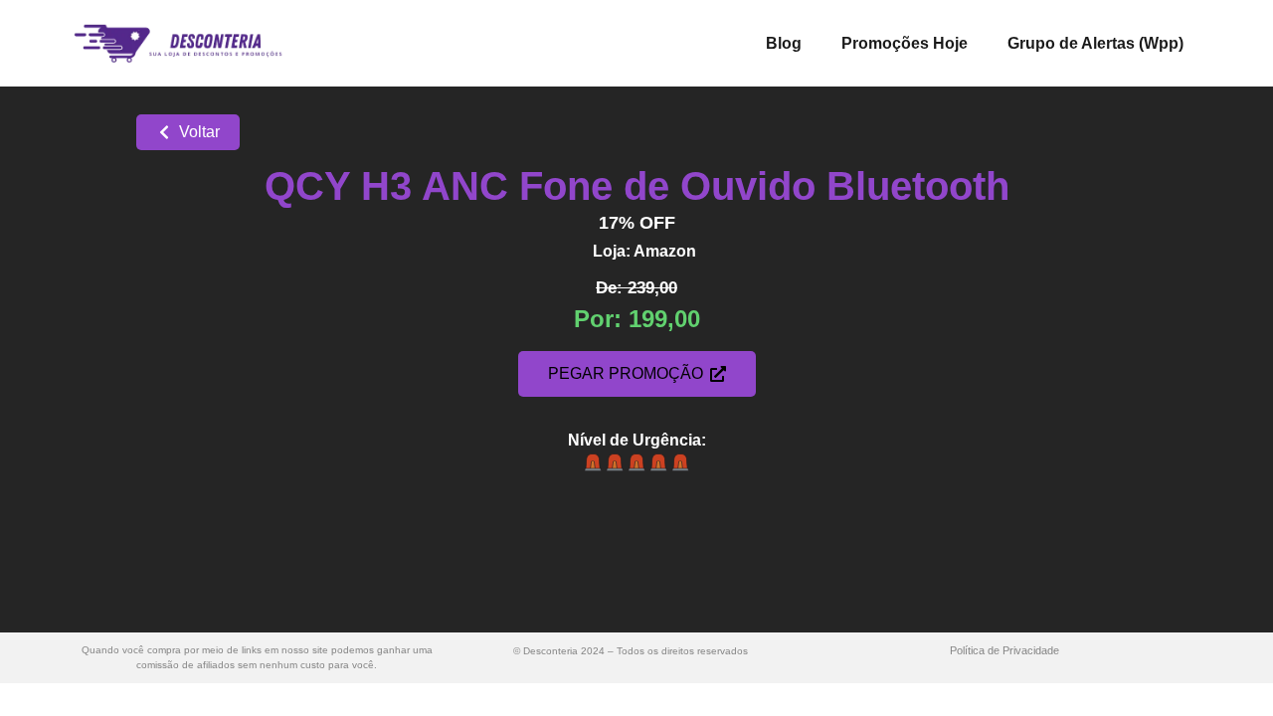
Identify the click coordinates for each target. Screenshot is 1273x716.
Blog (784, 43)
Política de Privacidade (1004, 650)
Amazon (665, 251)
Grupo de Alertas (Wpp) (1095, 43)
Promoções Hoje (904, 43)
